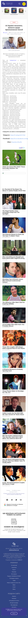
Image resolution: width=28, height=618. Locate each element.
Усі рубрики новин (16, 490)
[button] (7, 500)
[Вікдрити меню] (24, 4)
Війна (14, 589)
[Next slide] (25, 11)
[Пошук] (19, 4)
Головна (8, 490)
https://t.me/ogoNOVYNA (17, 135)
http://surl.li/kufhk (17, 142)
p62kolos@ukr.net (14, 550)
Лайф (14, 580)
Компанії (14, 598)
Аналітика (14, 567)
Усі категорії (14, 565)
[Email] (21, 500)
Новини (14, 596)
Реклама (14, 571)
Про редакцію (14, 605)
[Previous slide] (2, 11)
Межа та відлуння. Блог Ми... (14, 582)
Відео (14, 584)
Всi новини (14, 574)
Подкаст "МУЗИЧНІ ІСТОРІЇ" (14, 576)
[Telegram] (12, 500)
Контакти (14, 607)
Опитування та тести (14, 600)
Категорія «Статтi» (13, 491)
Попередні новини (14, 578)
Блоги (14, 569)
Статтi (14, 22)
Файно (14, 613)
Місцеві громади (14, 602)
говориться (13, 60)
